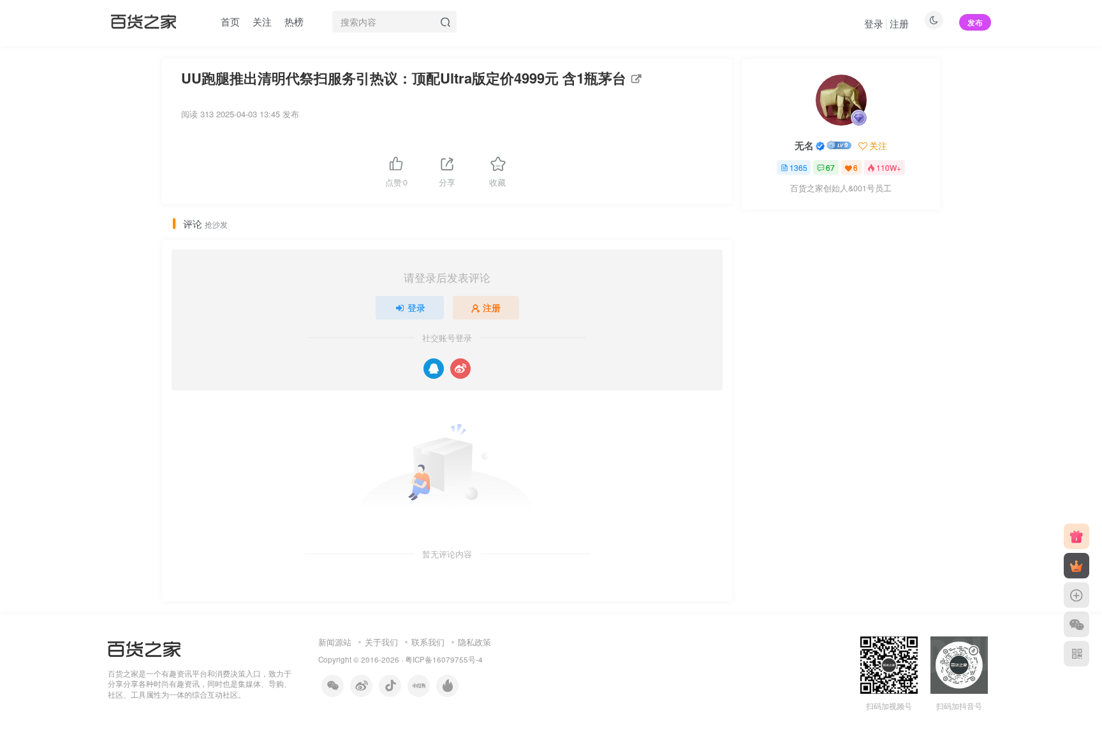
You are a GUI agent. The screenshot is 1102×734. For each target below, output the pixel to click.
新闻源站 (334, 642)
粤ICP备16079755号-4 (444, 659)
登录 (873, 23)
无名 (804, 145)
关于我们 (381, 642)
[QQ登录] (433, 368)
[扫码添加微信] (1076, 624)
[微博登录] (460, 368)
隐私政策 (474, 642)
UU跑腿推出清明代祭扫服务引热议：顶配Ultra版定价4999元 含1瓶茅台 (403, 78)
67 (830, 167)
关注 (262, 21)
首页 (230, 21)
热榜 (294, 21)
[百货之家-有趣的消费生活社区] (144, 648)
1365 (798, 167)
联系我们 (427, 642)
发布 (975, 22)
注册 (899, 23)
